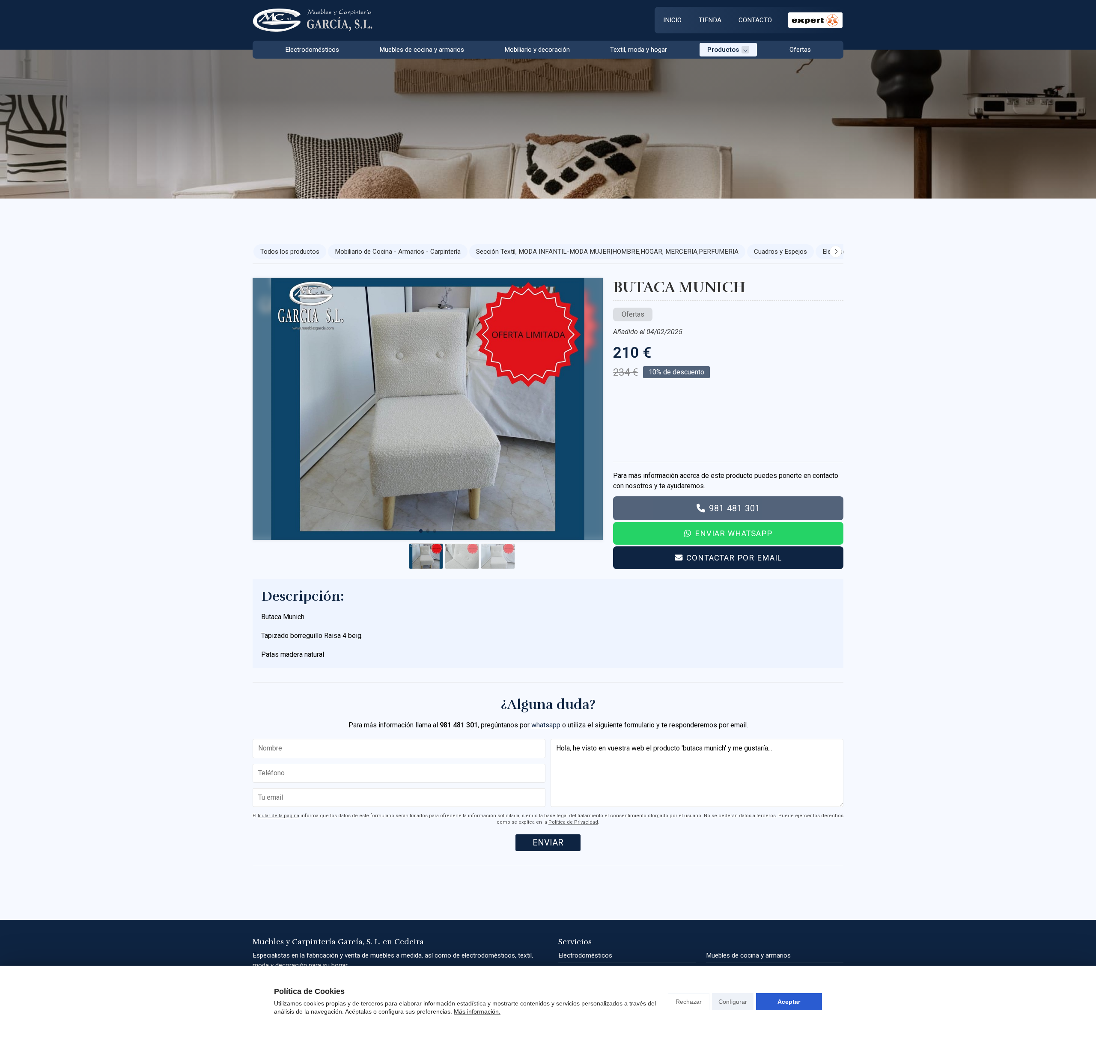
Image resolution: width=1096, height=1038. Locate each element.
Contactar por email (734, 557)
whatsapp (545, 725)
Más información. (477, 1011)
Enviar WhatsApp (733, 533)
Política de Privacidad (573, 822)
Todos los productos (289, 251)
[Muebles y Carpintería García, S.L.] (312, 20)
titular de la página (278, 816)
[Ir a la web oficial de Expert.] (815, 20)
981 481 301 (734, 508)
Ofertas (633, 314)
